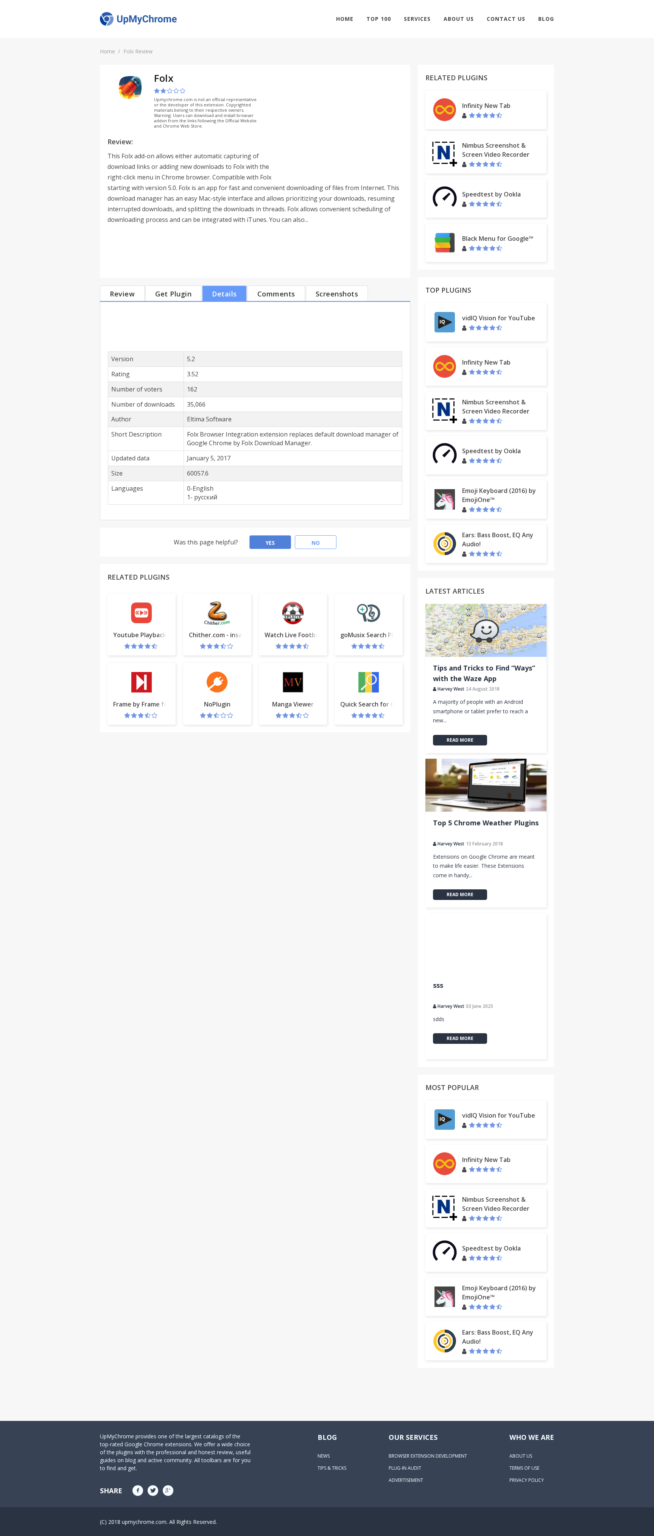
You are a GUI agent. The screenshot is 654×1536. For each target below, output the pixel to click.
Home (344, 18)
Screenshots (337, 293)
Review (122, 293)
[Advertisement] (339, 125)
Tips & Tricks (332, 1468)
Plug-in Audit (405, 1468)
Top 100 (378, 18)
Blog (546, 18)
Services (417, 18)
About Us (459, 18)
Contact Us (506, 18)
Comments (276, 293)
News (324, 1456)
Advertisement (406, 1480)
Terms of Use (524, 1468)
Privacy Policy (526, 1480)
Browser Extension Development (428, 1456)
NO (315, 542)
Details (224, 293)
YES (270, 542)
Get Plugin (173, 293)
